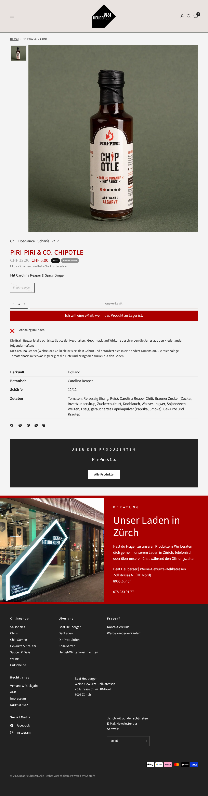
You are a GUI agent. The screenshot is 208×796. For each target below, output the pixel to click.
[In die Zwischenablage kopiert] (44, 425)
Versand (27, 266)
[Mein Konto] (182, 16)
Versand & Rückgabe (24, 685)
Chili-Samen (18, 639)
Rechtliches (19, 677)
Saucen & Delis (20, 652)
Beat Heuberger (70, 627)
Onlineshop (19, 618)
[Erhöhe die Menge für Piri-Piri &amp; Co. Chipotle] (25, 303)
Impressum (18, 698)
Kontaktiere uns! (118, 627)
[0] (195, 16)
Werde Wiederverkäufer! (124, 633)
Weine (14, 658)
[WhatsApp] (37, 425)
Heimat (14, 39)
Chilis (14, 633)
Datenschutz (19, 704)
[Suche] (188, 16)
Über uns (66, 618)
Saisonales (17, 627)
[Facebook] (12, 425)
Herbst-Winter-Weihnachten (78, 652)
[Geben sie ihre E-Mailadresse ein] (145, 741)
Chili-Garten (67, 646)
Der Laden (66, 633)
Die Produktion (69, 639)
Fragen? (113, 618)
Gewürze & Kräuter (23, 646)
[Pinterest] (29, 425)
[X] (20, 425)
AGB (13, 692)
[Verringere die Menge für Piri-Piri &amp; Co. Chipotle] (13, 303)
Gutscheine (18, 665)
